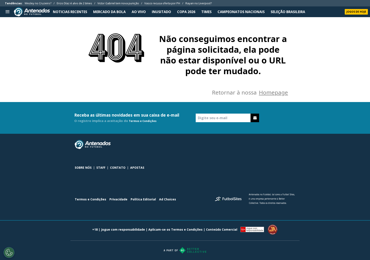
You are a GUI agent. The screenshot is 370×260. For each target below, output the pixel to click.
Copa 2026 (186, 11)
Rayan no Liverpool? (198, 3)
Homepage (273, 92)
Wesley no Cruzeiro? (38, 3)
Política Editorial (143, 199)
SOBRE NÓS (83, 167)
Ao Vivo (139, 11)
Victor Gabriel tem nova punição (118, 3)
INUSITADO (161, 11)
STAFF (100, 167)
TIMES (206, 11)
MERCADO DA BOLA (109, 11)
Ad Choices (167, 199)
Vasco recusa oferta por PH (162, 3)
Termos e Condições (143, 121)
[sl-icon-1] (273, 144)
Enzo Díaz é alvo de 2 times (74, 3)
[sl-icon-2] (283, 144)
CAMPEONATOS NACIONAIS (241, 11)
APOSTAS (137, 167)
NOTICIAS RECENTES (70, 11)
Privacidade (118, 199)
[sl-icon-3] (292, 144)
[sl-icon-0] (264, 144)
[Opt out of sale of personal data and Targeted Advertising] (9, 252)
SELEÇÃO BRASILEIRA (288, 11)
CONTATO (117, 167)
